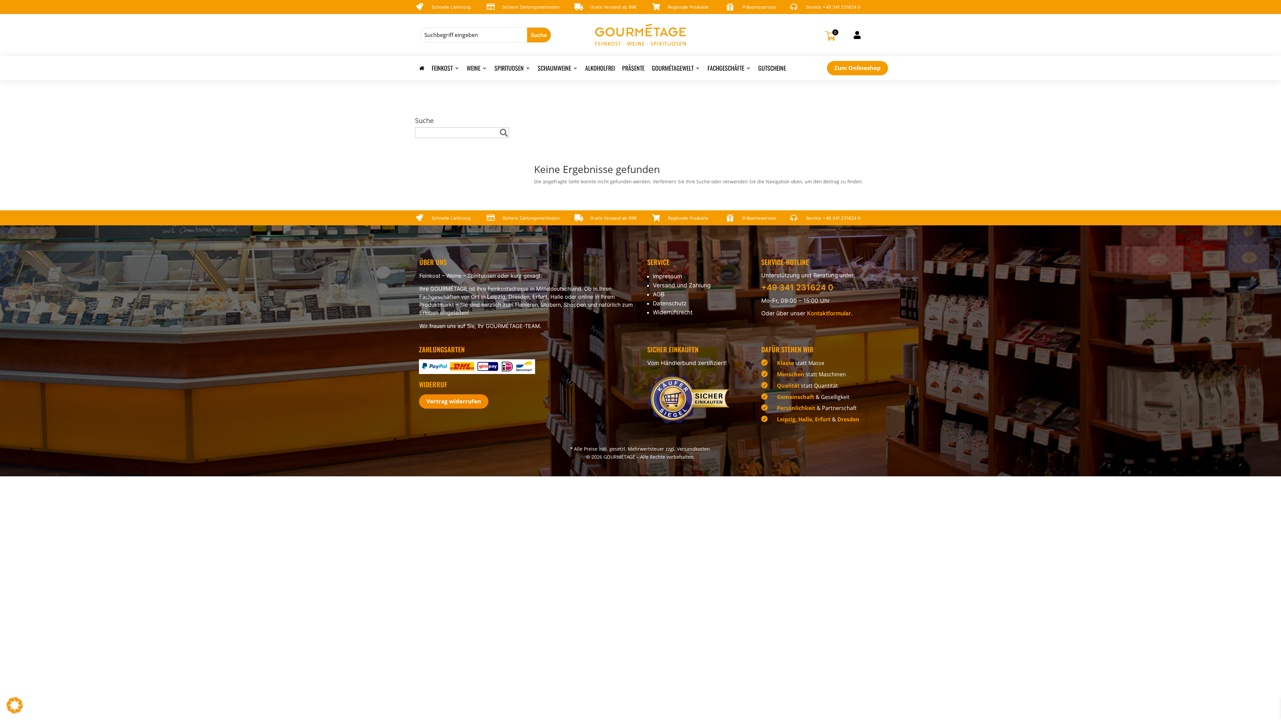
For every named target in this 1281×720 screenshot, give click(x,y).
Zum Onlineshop (857, 68)
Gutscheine (772, 69)
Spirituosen (509, 69)
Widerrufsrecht (673, 312)
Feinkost (442, 69)
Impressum (667, 276)
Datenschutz (670, 303)
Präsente (633, 69)
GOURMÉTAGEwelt (673, 69)
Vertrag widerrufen (453, 401)
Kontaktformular (829, 313)
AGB (659, 294)
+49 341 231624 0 (841, 7)
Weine (473, 69)
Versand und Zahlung (682, 285)
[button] (14, 705)
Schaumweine (554, 69)
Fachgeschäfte (726, 69)
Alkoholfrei (600, 69)
